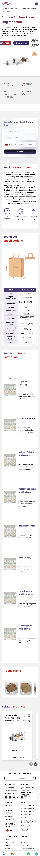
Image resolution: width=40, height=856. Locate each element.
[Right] (35, 764)
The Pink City (8, 849)
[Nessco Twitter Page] (10, 797)
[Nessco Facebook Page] (5, 797)
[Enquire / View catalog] (36, 854)
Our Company (9, 842)
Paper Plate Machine (27, 815)
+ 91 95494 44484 (10, 790)
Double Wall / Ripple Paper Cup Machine (27, 822)
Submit (20, 152)
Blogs (23, 842)
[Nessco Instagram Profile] (18, 797)
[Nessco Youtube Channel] (14, 797)
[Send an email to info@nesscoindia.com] (12, 854)
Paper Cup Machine (27, 805)
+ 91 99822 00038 (10, 787)
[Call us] (4, 854)
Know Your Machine (27, 849)
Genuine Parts (9, 819)
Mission (7, 839)
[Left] (31, 764)
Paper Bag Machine (27, 809)
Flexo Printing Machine (25, 830)
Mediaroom (25, 845)
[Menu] (36, 3)
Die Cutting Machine (28, 826)
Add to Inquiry (18, 757)
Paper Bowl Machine (27, 812)
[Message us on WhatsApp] (28, 854)
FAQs (22, 839)
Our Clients (8, 805)
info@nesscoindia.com (12, 793)
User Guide (8, 816)
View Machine (17, 750)
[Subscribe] (33, 778)
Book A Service (9, 813)
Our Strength (8, 845)
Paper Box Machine (27, 818)
